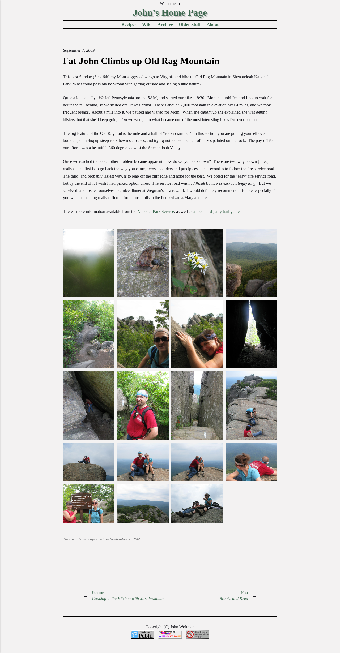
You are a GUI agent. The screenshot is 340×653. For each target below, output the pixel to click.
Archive (165, 24)
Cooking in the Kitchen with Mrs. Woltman (128, 596)
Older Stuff (190, 24)
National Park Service (155, 211)
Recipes (129, 24)
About (213, 24)
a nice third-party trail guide (216, 211)
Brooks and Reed (233, 596)
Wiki (147, 24)
